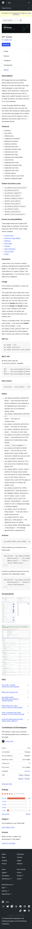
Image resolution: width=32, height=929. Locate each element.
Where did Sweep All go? (10, 692)
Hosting (4, 860)
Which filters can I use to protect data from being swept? (12, 706)
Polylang (7, 246)
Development (8, 65)
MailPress (7, 241)
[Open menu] (29, 2)
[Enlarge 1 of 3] (13, 599)
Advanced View (7, 784)
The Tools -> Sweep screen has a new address (10, 685)
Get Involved (21, 869)
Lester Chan (8, 40)
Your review (5, 814)
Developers (5, 876)
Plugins (19, 860)
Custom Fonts (9, 235)
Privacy (4, 863)
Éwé (7, 902)
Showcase (20, 854)
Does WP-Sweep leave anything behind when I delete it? (12, 720)
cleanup (21, 775)
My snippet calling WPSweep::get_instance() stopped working (10, 698)
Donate (20, 876)
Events (19, 872)
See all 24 (27, 771)
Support (6, 70)
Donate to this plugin (8, 843)
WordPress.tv (7, 879)
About (4, 854)
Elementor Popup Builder (12, 238)
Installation (7, 60)
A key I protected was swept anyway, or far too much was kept (13, 713)
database (27, 775)
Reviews (6, 56)
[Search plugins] (20, 20)
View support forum (8, 827)
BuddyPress (6, 894)
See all (28, 814)
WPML (6, 254)
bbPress (5, 891)
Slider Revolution (9, 249)
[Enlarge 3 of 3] (28, 627)
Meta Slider (8, 243)
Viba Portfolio (9, 251)
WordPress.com (8, 884)
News (4, 857)
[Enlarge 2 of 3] (28, 599)
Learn (3, 869)
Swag (19, 879)
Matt (4, 888)
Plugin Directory (6, 8)
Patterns (19, 863)
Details (6, 51)
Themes (19, 857)
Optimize (20, 778)
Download (6, 44)
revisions (27, 778)
